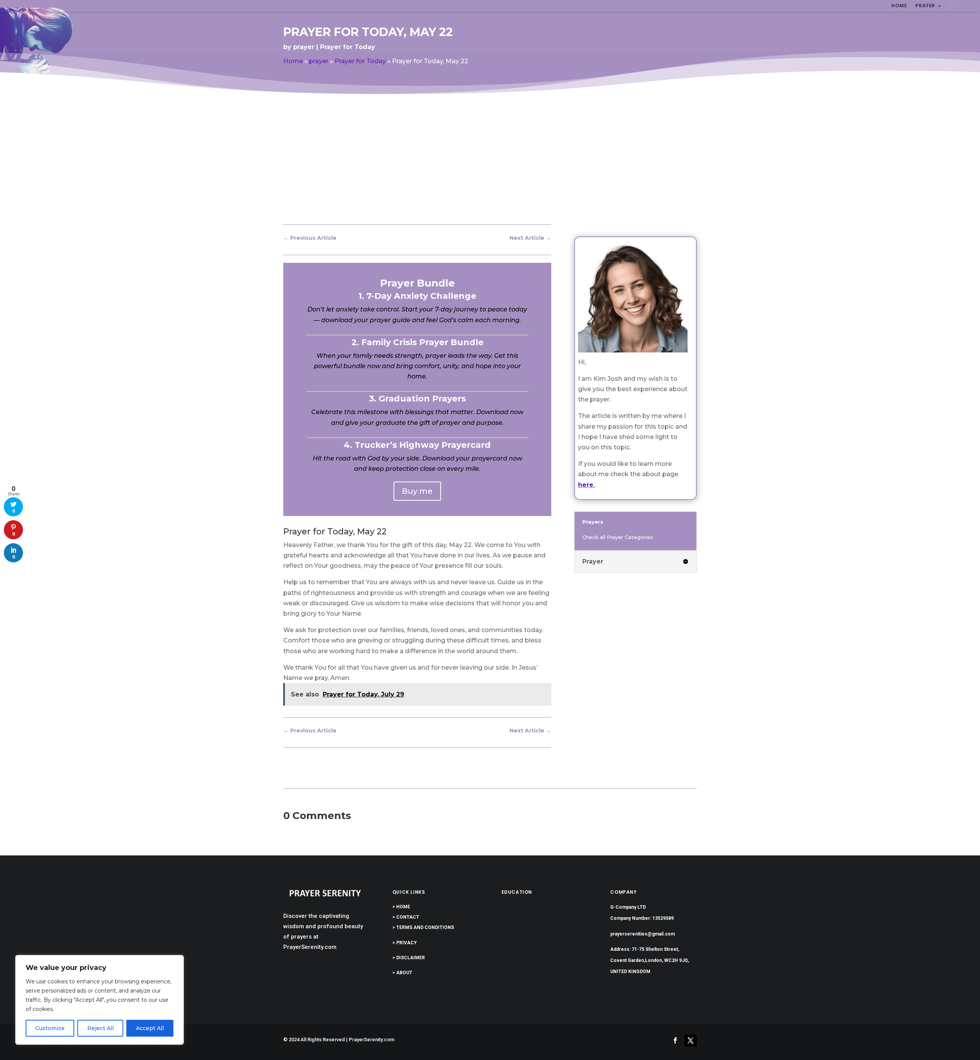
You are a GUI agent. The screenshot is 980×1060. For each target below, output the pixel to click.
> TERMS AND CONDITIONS (423, 927)
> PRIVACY (404, 942)
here (585, 484)
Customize (50, 1028)
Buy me (417, 491)
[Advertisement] (490, 166)
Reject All (100, 1028)
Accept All (150, 1028)
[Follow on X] (690, 1040)
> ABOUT (402, 972)
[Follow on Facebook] (675, 1040)
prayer (303, 47)
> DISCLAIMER (408, 957)
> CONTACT (405, 917)
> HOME (401, 906)
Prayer (925, 6)
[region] (99, 1000)
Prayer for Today (347, 47)
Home (899, 6)
